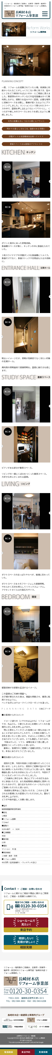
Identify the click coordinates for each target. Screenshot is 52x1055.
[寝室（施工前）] (26, 641)
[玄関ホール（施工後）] (26, 352)
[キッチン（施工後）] (26, 237)
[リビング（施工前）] (26, 528)
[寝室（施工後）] (26, 681)
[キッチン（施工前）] (26, 196)
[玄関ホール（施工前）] (26, 312)
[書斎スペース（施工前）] (26, 421)
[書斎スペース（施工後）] (26, 461)
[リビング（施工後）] (26, 568)
